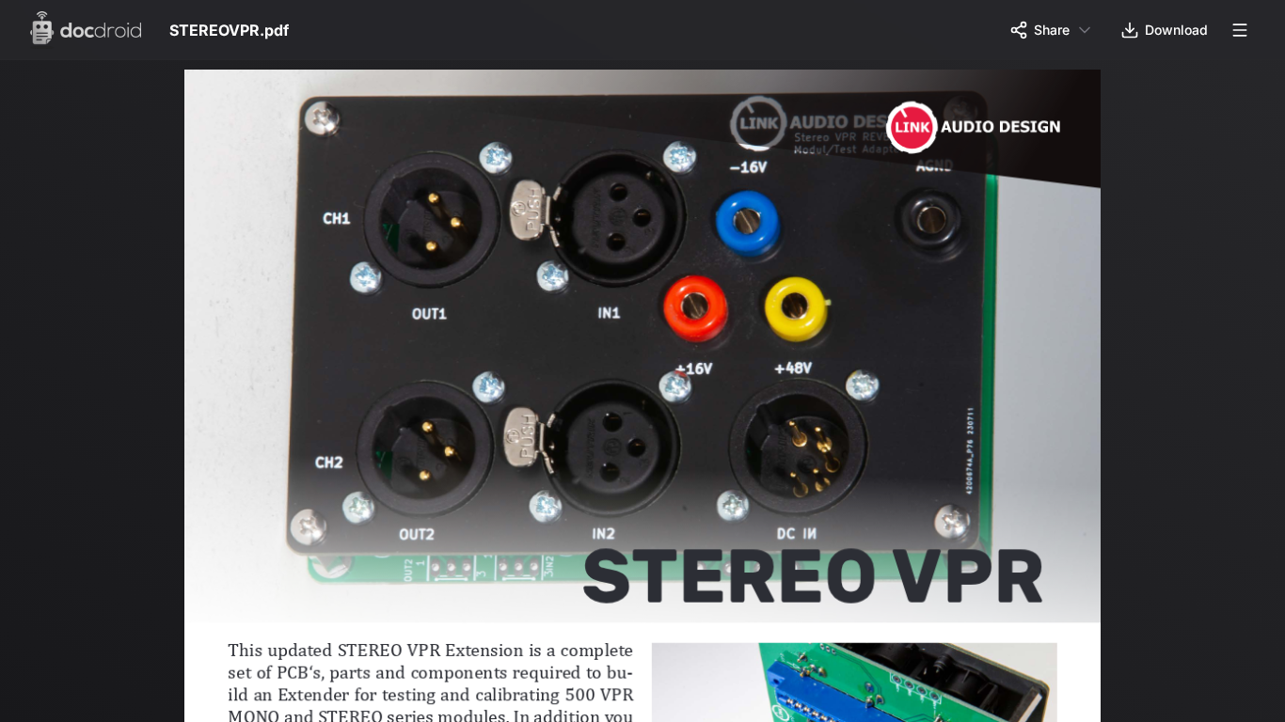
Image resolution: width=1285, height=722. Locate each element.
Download (1176, 30)
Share (1052, 30)
